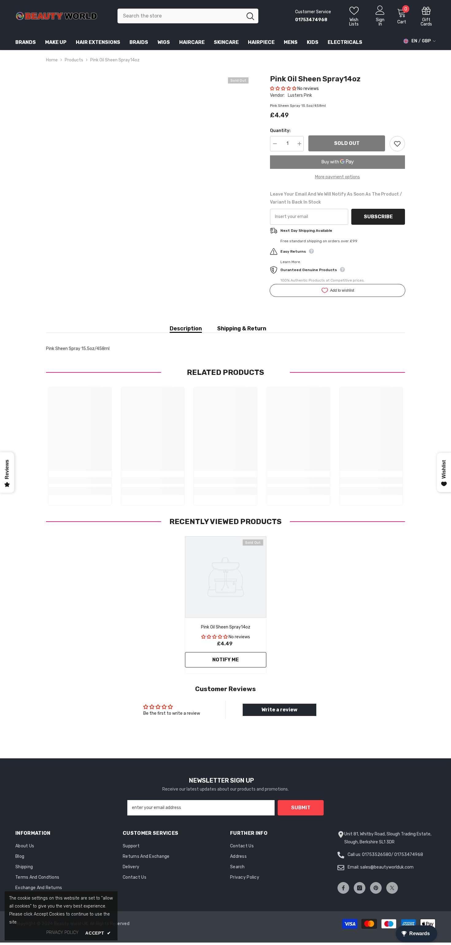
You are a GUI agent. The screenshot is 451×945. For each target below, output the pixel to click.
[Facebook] (343, 888)
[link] (79, 480)
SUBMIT (300, 808)
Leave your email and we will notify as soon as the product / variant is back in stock (336, 198)
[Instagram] (359, 888)
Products (74, 60)
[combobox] (180, 16)
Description (186, 328)
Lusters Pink (300, 95)
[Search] (188, 16)
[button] (283, 88)
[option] (225, 606)
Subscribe (378, 217)
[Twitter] (392, 888)
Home (52, 60)
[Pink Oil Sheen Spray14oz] (225, 577)
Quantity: (280, 130)
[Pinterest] (376, 888)
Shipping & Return (241, 328)
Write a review (279, 710)
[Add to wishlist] (397, 143)
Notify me (225, 660)
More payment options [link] (337, 177)
